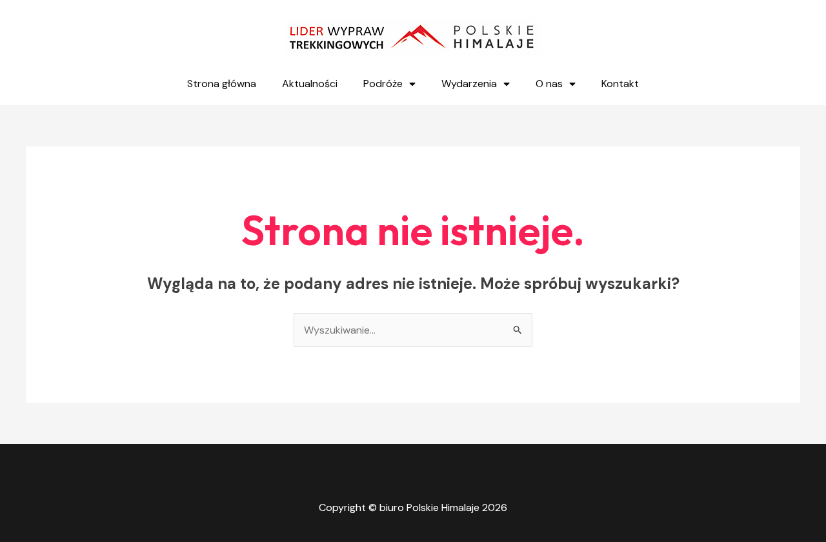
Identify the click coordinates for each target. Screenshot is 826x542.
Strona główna (221, 83)
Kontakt (620, 83)
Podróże (383, 83)
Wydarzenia (469, 83)
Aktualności (309, 83)
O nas (549, 83)
